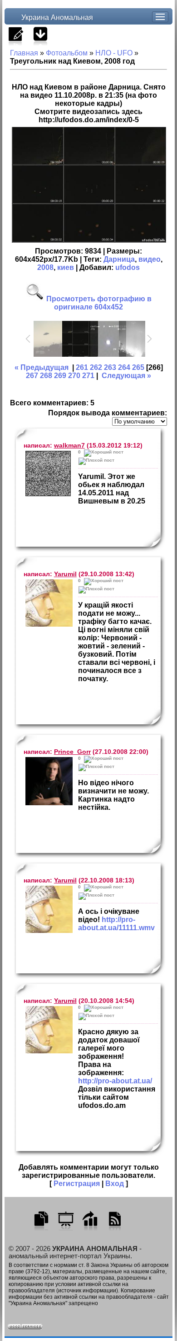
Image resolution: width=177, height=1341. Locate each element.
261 (82, 367)
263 (110, 367)
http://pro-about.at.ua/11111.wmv (116, 924)
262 (96, 367)
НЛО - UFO (114, 53)
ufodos (127, 267)
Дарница (119, 259)
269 (60, 375)
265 (138, 367)
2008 (45, 267)
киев (65, 267)
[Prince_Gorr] (48, 781)
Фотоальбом (67, 53)
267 (32, 375)
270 (74, 375)
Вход (114, 1183)
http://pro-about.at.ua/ (115, 1081)
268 (46, 375)
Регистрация (77, 1183)
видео (149, 259)
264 (124, 367)
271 (88, 375)
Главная (24, 53)
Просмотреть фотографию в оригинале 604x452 (98, 303)
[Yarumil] (48, 603)
